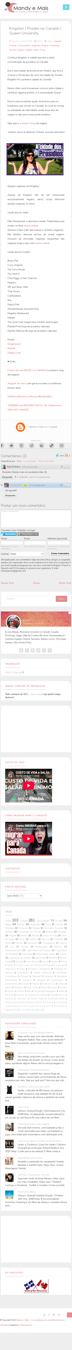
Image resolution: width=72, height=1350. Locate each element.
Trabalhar (59, 939)
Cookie (63, 987)
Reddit (11, 348)
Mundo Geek (37, 998)
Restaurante (42, 946)
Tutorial (19, 943)
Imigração (35, 924)
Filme (8, 943)
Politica (61, 983)
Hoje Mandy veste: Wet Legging (33, 1124)
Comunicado (58, 980)
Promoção (60, 1006)
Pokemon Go (49, 983)
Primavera (54, 45)
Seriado (55, 961)
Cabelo (54, 987)
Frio (13, 946)
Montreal (10, 928)
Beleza (44, 987)
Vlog (42, 50)
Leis (41, 1006)
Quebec (50, 931)
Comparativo (49, 943)
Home (36, 583)
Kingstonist (14, 344)
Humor (21, 991)
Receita (36, 928)
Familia (45, 961)
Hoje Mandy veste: (46, 954)
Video (36, 50)
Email (27, 538)
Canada (57, 41)
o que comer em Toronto (39, 950)
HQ (25, 1006)
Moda (10, 965)
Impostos (22, 998)
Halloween (41, 957)
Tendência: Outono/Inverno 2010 (34, 1086)
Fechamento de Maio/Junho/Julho (34, 1070)
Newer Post (7, 583)
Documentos (11, 983)
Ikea (29, 991)
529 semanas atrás (30, 467)
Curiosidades (24, 45)
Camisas (49, 1002)
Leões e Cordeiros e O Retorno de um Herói (40, 1141)
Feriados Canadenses (39, 969)
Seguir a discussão (68, 455)
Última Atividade (46, 461)
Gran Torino (23, 1107)
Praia (52, 994)
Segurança (11, 969)
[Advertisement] (36, 728)
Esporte (9, 998)
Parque (25, 946)
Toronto (59, 920)
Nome (4, 538)
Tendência (19, 987)
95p (25, 485)
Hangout (37, 976)
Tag (16, 1009)
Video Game (32, 987)
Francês (36, 983)
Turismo (13, 50)
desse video (30, 225)
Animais (19, 961)
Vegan (21, 50)
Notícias (9, 931)
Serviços (28, 980)
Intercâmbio (24, 972)
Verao (22, 939)
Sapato (9, 1009)
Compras (24, 928)
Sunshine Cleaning (27, 1192)
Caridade (61, 1002)
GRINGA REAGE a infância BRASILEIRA (30, 396)
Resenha (53, 957)
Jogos (32, 1006)
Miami (62, 991)
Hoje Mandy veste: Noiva (30, 1158)
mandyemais (16, 485)
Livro (49, 1006)
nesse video (42, 243)
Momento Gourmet (54, 928)
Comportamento (13, 950)
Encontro (25, 983)
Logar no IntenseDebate (9, 534)
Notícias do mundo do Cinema (32, 994)
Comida (13, 45)
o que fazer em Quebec (20, 957)
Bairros (59, 946)
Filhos (64, 961)
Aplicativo (21, 1002)
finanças (9, 1002)
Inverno (24, 935)
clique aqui (36, 694)
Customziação (12, 1006)
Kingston (36, 45)
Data (19, 461)
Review (36, 935)
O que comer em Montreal (30, 965)
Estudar (25, 976)
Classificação (29, 461)
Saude (8, 987)
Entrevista (27, 954)
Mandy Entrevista (43, 972)
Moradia (9, 994)
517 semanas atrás (37, 485)
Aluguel (42, 980)
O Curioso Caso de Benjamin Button (35, 1032)
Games (11, 991)
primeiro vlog (27, 123)
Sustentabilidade (57, 998)
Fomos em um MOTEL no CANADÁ (27, 370)
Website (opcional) (57, 538)
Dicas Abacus (32, 961)
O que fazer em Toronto (29, 931)
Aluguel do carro (17, 383)
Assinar (5, 553)
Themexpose (25, 1325)
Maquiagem (50, 991)
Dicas (22, 969)
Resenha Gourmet (55, 965)
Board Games (35, 1002)
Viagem (28, 50)
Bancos (61, 994)
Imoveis (38, 991)
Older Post (65, 583)
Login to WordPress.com (28, 534)
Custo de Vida (50, 935)
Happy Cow (14, 352)
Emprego (62, 931)
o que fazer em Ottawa (31, 1009)
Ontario (45, 45)
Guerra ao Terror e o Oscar (31, 1053)
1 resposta (23, 477)
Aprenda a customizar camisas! (34, 1174)
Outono (63, 954)
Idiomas (46, 939)
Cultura (63, 943)
